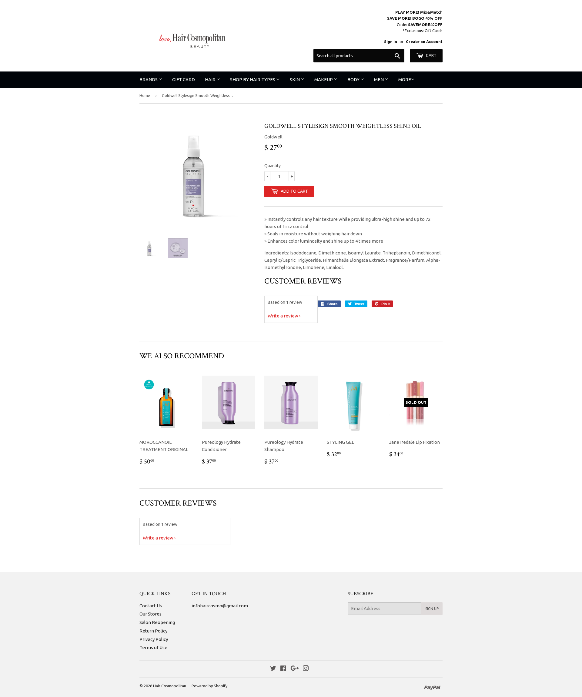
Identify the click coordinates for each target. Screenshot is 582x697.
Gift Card (183, 79)
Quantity (272, 165)
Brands (149, 79)
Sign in (390, 41)
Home (144, 95)
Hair (210, 79)
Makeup (324, 79)
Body (353, 79)
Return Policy (153, 630)
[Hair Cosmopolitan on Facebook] (283, 669)
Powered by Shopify (209, 686)
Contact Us (150, 605)
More (404, 79)
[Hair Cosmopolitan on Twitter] (273, 669)
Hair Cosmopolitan (169, 686)
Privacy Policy (153, 639)
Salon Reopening (157, 622)
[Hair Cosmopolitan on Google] (294, 669)
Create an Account (424, 41)
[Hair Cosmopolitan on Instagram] (306, 669)
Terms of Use (153, 647)
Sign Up (432, 609)
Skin (295, 79)
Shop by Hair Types (253, 79)
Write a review (283, 315)
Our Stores (150, 613)
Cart (430, 55)
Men (379, 79)
